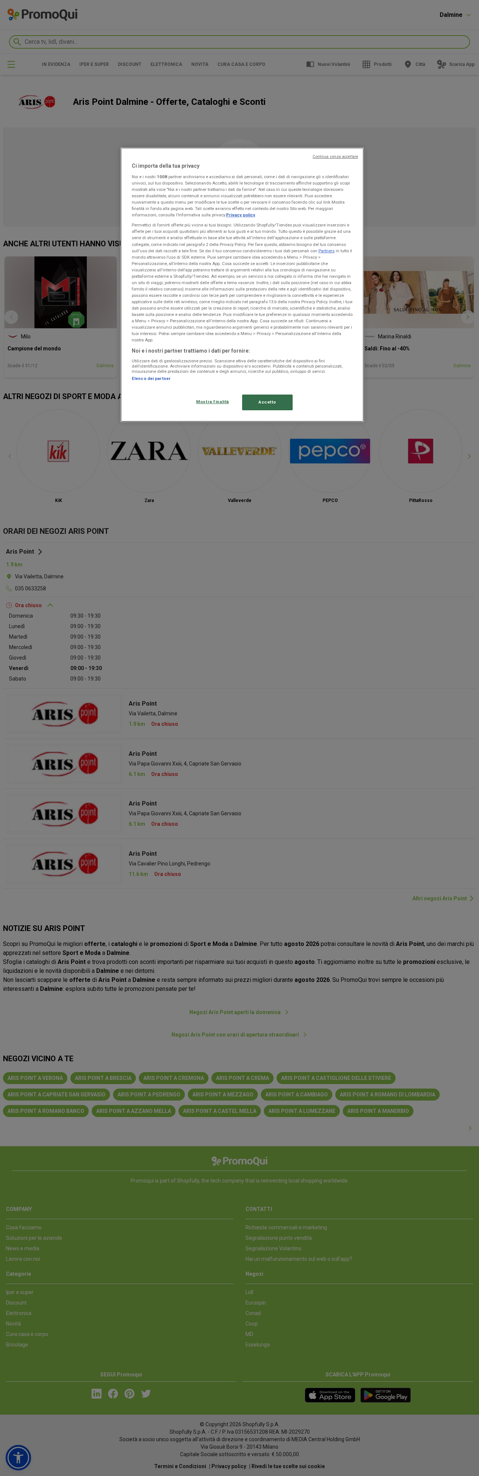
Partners (326, 250)
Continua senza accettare (335, 156)
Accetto (267, 402)
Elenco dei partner (151, 378)
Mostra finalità (212, 401)
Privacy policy (240, 214)
